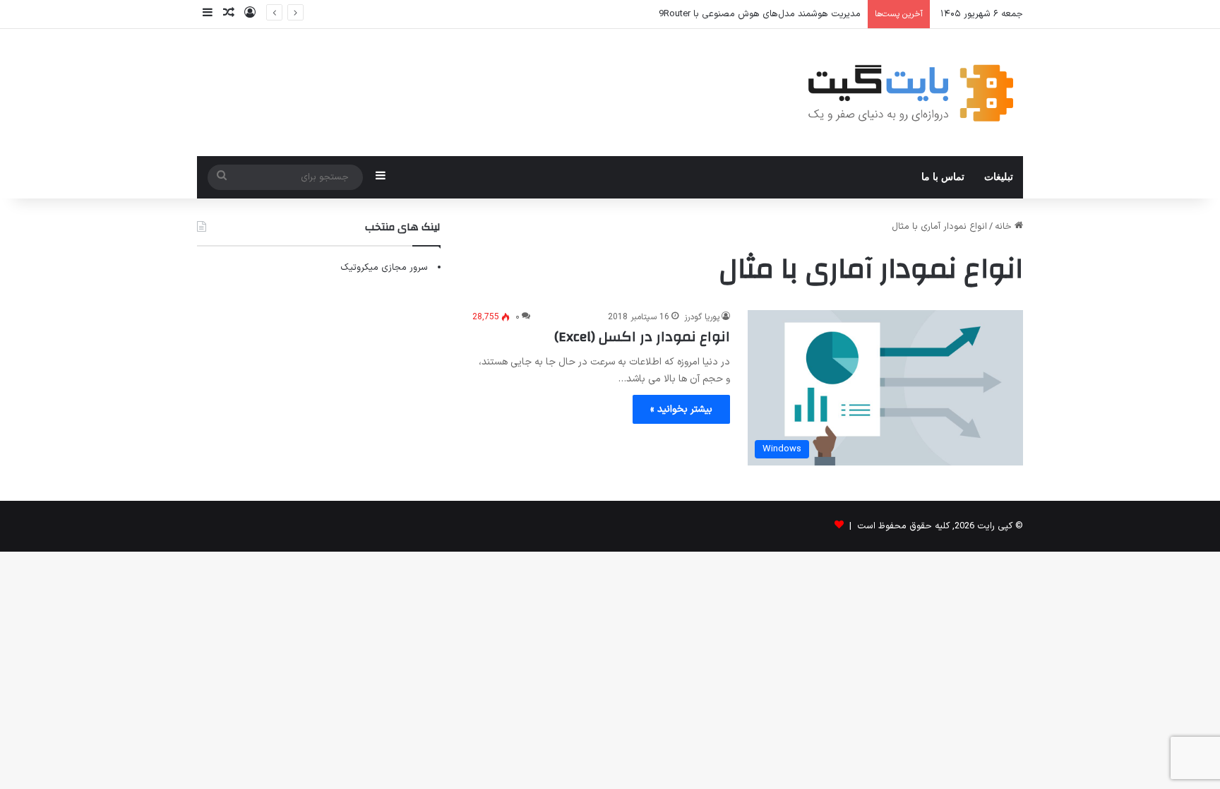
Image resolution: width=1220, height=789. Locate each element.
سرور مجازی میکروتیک (384, 268)
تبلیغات (998, 177)
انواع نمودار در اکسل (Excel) (642, 337)
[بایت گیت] (911, 92)
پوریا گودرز (701, 317)
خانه (1005, 227)
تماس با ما (942, 177)
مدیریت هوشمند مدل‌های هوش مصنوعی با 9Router (760, 14)
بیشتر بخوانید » (681, 409)
